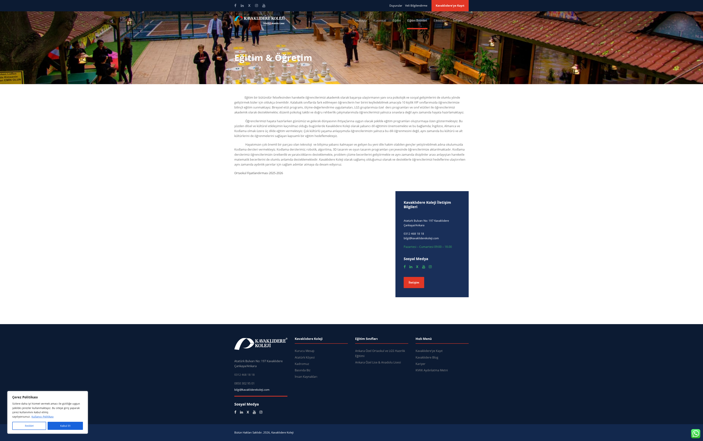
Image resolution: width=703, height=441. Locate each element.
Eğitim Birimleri (417, 20)
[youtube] (263, 5)
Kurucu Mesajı (304, 351)
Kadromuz (302, 364)
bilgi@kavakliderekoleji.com (251, 389)
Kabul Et (65, 425)
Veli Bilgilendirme (416, 5)
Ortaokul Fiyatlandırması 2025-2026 (258, 173)
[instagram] (256, 5)
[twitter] (249, 5)
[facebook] (235, 5)
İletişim (457, 20)
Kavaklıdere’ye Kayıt (429, 351)
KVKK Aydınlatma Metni (432, 370)
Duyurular (395, 5)
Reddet (29, 425)
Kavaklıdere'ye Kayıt (450, 5)
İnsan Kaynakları (306, 377)
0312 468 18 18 (244, 374)
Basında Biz (302, 370)
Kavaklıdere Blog (427, 357)
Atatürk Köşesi (305, 357)
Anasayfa (361, 20)
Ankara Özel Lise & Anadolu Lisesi (378, 362)
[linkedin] (242, 5)
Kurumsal (379, 20)
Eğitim (397, 20)
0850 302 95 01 (244, 383)
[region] (47, 412)
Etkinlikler (440, 20)
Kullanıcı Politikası (42, 416)
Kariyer (420, 364)
